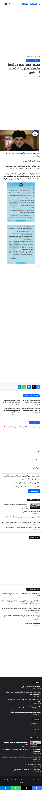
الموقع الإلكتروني (35, 467)
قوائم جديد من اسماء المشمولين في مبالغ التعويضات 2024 (22, 517)
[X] (34, 387)
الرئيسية (36, 56)
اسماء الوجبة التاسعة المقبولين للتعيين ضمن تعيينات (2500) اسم (21, 522)
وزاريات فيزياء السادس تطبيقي (31, 511)
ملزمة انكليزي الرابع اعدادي (32, 623)
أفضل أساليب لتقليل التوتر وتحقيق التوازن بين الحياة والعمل (23, 527)
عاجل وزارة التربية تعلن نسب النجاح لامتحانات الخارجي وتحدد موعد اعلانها (21, 594)
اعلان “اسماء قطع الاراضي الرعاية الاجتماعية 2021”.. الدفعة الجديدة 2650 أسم (23, 693)
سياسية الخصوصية (34, 723)
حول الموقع (36, 726)
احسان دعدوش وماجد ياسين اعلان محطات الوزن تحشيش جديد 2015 (22, 700)
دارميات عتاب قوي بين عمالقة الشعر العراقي (27, 769)
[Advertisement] (21, 30)
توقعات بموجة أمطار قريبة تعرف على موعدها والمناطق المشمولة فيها (11, 410)
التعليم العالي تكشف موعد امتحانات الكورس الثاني (25, 712)
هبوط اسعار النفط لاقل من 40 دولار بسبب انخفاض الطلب (31, 401)
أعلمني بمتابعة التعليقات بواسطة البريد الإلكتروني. (25, 483)
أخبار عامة (30, 56)
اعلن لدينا (36, 729)
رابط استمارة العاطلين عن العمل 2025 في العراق (16, 505)
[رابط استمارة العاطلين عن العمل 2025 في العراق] (35, 506)
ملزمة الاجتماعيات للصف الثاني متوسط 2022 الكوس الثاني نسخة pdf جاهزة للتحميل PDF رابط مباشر (21, 602)
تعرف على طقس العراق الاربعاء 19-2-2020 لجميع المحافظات (31, 409)
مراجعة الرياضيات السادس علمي (31, 686)
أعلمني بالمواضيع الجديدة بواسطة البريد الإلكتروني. (25, 486)
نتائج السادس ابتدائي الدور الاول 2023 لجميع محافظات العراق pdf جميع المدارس (21, 750)
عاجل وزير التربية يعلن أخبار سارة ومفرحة (29, 707)
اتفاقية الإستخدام (34, 732)
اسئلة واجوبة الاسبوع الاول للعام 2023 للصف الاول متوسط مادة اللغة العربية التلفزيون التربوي (21, 609)
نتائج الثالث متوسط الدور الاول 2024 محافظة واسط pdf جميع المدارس (22, 617)
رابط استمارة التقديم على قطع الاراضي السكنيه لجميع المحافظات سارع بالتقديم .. (21, 758)
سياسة (29, 60)
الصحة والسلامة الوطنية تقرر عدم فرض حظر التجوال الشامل (11, 401)
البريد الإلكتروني (35, 459)
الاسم (38, 451)
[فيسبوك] (38, 387)
